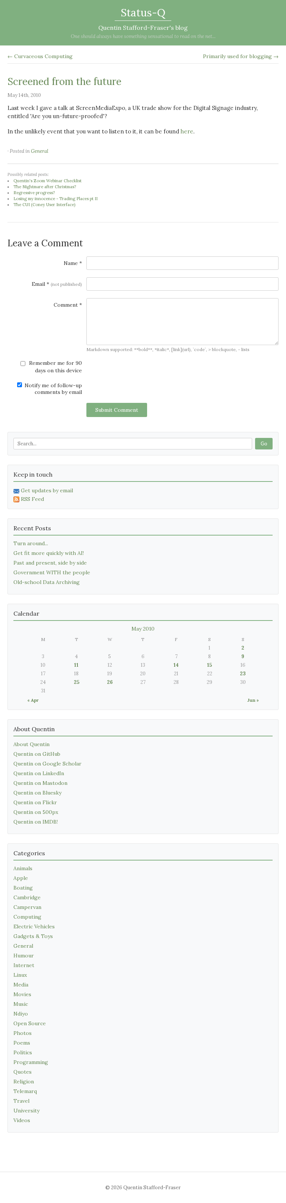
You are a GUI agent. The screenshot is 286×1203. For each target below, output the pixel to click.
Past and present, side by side (50, 562)
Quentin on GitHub (36, 754)
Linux (20, 975)
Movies (22, 994)
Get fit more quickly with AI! (48, 553)
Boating (23, 887)
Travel (21, 1101)
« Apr (33, 700)
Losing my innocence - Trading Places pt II (55, 198)
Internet (23, 965)
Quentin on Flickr (35, 802)
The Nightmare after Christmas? (44, 186)
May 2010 (143, 628)
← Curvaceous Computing (40, 56)
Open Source (29, 1023)
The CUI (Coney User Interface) (44, 204)
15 (209, 665)
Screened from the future (64, 81)
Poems (21, 1042)
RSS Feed (32, 499)
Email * (57, 284)
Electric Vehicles (34, 926)
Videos (21, 1120)
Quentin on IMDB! (35, 821)
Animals (22, 868)
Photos (22, 1033)
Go (264, 443)
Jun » (253, 700)
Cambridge (27, 897)
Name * (73, 263)
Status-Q (143, 12)
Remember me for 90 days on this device (55, 367)
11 (76, 665)
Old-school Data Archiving (46, 582)
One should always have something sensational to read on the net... (143, 36)
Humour (23, 955)
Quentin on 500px (35, 812)
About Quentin (31, 744)
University (26, 1110)
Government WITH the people (51, 572)
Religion (23, 1081)
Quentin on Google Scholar (47, 763)
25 (76, 682)
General (39, 151)
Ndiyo (20, 1013)
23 (243, 673)
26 (110, 682)
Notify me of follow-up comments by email (52, 388)
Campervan (27, 907)
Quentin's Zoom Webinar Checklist (47, 180)
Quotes (22, 1071)
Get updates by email (47, 490)
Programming (30, 1062)
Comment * (68, 304)
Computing (27, 916)
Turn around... (30, 543)
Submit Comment (116, 410)
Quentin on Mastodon (40, 783)
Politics (22, 1052)
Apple (20, 878)
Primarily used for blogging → (241, 56)
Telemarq (25, 1091)
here (187, 131)
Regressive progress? (34, 192)
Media (20, 984)
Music (20, 1004)
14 (176, 665)
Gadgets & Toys (33, 936)
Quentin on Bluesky (37, 792)
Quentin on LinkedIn (38, 773)
